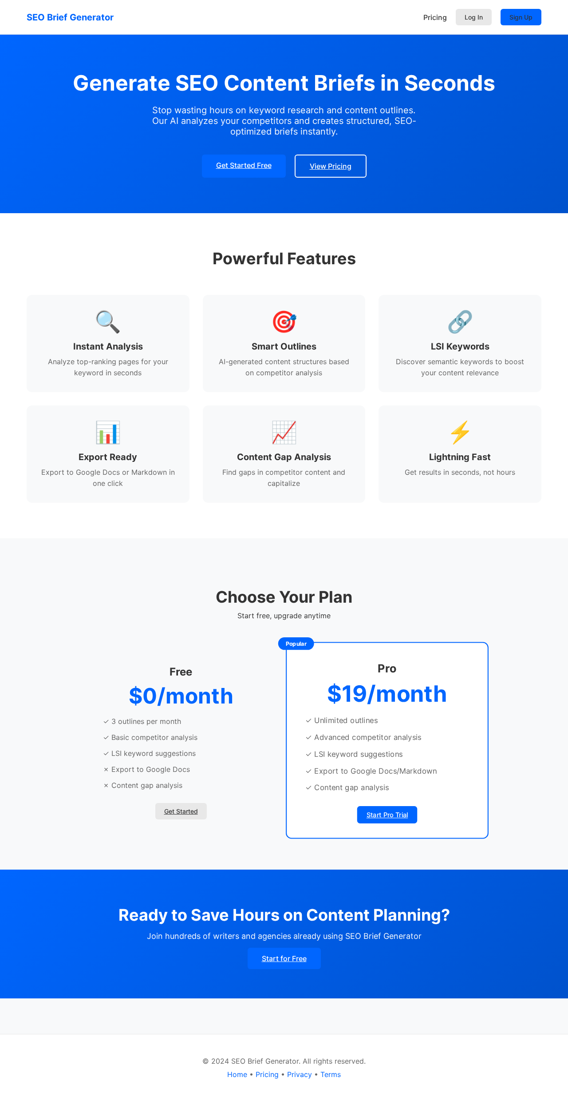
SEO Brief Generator (70, 17)
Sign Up (520, 17)
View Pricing (330, 166)
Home (237, 1074)
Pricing (435, 17)
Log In (474, 17)
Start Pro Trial (387, 815)
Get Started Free (244, 165)
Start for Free (284, 958)
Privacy (299, 1074)
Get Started (181, 811)
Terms (330, 1074)
